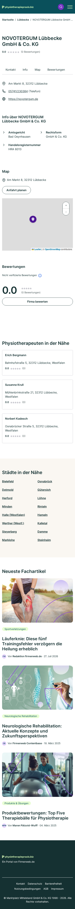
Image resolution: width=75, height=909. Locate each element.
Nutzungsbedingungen (27, 888)
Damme (43, 531)
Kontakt (20, 883)
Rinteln (42, 506)
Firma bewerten (37, 301)
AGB (45, 888)
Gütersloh (44, 489)
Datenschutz (35, 883)
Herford (7, 498)
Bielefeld (8, 481)
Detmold (7, 489)
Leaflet (37, 249)
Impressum (57, 888)
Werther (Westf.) (13, 523)
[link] (37, 362)
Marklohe (8, 540)
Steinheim (44, 540)
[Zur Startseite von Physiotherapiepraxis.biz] (17, 7)
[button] (61, 7)
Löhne (42, 498)
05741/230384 (18, 91)
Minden (7, 506)
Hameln (43, 515)
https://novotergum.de (23, 99)
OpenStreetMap (52, 249)
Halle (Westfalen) (13, 515)
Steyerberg (9, 531)
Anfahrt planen (16, 190)
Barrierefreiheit (53, 883)
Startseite (8, 19)
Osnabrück (45, 481)
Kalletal (42, 523)
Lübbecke (23, 19)
